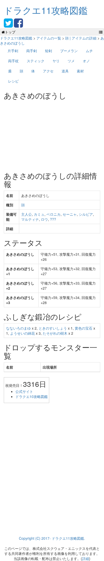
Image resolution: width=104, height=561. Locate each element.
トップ (10, 31)
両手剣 (31, 50)
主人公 (26, 214)
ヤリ (56, 60)
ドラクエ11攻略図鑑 (46, 10)
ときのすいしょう (53, 328)
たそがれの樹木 (55, 333)
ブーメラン (69, 50)
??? (53, 219)
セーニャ (70, 214)
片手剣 (13, 50)
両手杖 (13, 60)
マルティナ (30, 219)
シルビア (86, 214)
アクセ (48, 70)
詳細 (85, 558)
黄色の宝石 (83, 328)
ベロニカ (53, 214)
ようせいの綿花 (22, 333)
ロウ (44, 219)
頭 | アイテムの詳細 (80, 38)
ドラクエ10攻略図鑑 (31, 396)
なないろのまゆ (18, 328)
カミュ (39, 214)
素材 (80, 70)
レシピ (13, 81)
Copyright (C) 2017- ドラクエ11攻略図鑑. (52, 538)
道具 (65, 70)
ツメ (71, 60)
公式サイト (24, 391)
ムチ (89, 50)
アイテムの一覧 (48, 38)
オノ (86, 60)
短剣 (48, 50)
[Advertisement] (42, 133)
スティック (35, 60)
